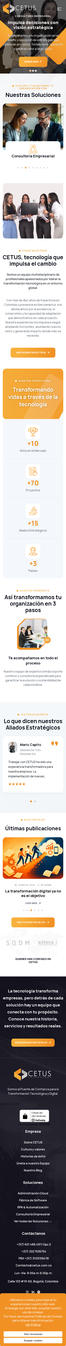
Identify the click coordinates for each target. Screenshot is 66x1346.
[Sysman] (48, 943)
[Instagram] (27, 1291)
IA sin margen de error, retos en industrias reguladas (33, 893)
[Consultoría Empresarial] (33, 127)
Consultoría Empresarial (33, 156)
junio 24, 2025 (26, 885)
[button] (18, 167)
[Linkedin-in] (33, 1291)
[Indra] (18, 943)
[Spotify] (38, 1291)
